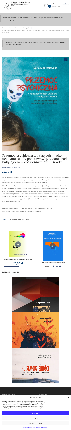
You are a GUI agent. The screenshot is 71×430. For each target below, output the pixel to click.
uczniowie (38, 211)
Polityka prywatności (41, 427)
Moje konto (65, 4)
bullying (8, 211)
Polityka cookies (42, 394)
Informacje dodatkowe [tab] (19, 219)
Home (4, 28)
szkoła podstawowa (28, 211)
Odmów (35, 418)
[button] (68, 397)
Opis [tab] (4, 219)
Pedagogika (26, 28)
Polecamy (34, 208)
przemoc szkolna (16, 211)
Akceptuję (35, 413)
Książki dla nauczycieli (16, 208)
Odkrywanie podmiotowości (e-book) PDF (53, 262)
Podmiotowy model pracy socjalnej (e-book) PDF (18, 259)
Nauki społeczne (14, 28)
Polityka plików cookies (29, 427)
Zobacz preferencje (35, 423)
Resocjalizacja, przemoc (45, 208)
